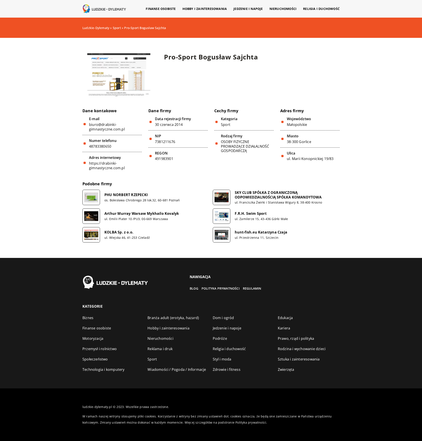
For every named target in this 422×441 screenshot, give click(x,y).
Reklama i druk (160, 348)
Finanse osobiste (161, 9)
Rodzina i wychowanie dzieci (302, 348)
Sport (225, 124)
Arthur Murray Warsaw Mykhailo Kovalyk (141, 213)
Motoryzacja (92, 338)
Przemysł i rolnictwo (99, 348)
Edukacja (285, 317)
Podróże (220, 338)
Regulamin (252, 288)
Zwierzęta (286, 369)
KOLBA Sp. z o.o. (118, 232)
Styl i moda (222, 359)
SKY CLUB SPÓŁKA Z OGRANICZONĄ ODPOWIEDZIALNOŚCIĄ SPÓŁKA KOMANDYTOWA (278, 195)
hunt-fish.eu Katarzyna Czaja (261, 232)
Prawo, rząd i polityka (296, 338)
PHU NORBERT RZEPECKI (126, 195)
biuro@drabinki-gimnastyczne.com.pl (107, 127)
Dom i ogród (223, 317)
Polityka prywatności (221, 288)
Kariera (284, 328)
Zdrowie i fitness (226, 369)
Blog (194, 288)
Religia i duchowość (321, 9)
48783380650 (100, 146)
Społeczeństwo (95, 359)
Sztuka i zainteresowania (299, 359)
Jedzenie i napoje (248, 9)
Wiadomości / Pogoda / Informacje (176, 369)
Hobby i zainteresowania (204, 9)
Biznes (87, 317)
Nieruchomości (283, 9)
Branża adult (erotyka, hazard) (173, 317)
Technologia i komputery (103, 369)
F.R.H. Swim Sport (251, 213)
